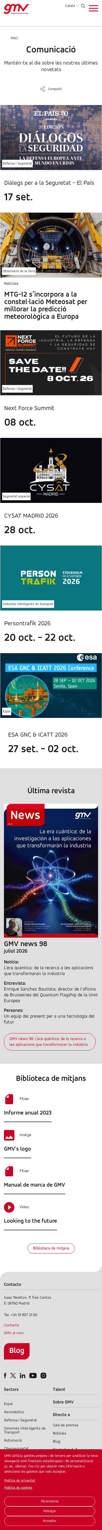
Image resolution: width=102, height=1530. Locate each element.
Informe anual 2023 (28, 1113)
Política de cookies (18, 1487)
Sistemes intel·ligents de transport (28, 604)
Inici (14, 38)
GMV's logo (17, 1149)
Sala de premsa (65, 1425)
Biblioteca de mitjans (51, 1248)
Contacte (11, 1325)
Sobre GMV (63, 1402)
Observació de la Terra (19, 271)
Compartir (55, 89)
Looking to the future (30, 1221)
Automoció (13, 1441)
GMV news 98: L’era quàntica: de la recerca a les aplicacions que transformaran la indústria (48, 1042)
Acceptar (49, 1521)
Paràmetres (50, 1501)
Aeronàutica (14, 1412)
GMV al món (14, 1333)
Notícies (59, 1434)
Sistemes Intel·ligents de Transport (25, 1430)
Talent (59, 1389)
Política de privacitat (19, 1480)
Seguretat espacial (16, 496)
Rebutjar (49, 1511)
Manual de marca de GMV (34, 1185)
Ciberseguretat (16, 1449)
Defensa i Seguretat (17, 163)
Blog (16, 1351)
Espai (6, 711)
